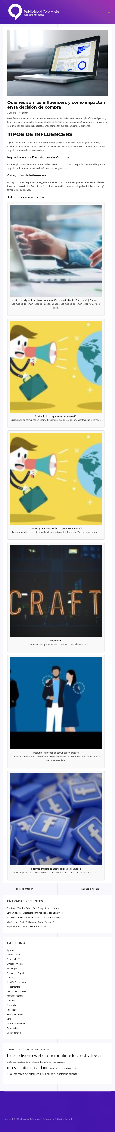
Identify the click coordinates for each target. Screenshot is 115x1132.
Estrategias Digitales (16, 973)
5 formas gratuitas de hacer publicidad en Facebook (56, 868)
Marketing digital (15, 995)
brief (48, 1049)
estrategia (21, 1062)
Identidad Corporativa (17, 991)
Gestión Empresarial (16, 982)
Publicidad (11, 1009)
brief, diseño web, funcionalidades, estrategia (54, 1055)
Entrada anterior (23, 888)
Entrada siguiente (91, 888)
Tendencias (12, 1028)
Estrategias (12, 968)
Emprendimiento (15, 963)
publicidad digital (66, 1068)
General (11, 977)
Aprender (11, 950)
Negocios (11, 1000)
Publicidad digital (15, 1014)
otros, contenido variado (27, 1067)
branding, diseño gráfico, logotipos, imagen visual (26, 1049)
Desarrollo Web (14, 959)
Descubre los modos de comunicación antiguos (56, 752)
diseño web (11, 1062)
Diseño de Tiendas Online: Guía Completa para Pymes (33, 908)
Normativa (12, 1005)
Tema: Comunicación (17, 1023)
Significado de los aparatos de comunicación (56, 416)
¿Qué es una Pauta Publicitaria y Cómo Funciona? (30, 922)
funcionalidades (32, 1062)
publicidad (54, 1068)
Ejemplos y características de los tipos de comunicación (56, 528)
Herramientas (13, 986)
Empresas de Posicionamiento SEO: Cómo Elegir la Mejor (34, 917)
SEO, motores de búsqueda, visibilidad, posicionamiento (42, 1074)
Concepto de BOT (56, 640)
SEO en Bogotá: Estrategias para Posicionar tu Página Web (35, 912)
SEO (9, 1018)
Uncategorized (14, 1032)
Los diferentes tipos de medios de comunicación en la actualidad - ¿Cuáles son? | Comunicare (56, 300)
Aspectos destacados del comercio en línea (27, 926)
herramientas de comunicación (52, 1062)
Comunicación (14, 954)
